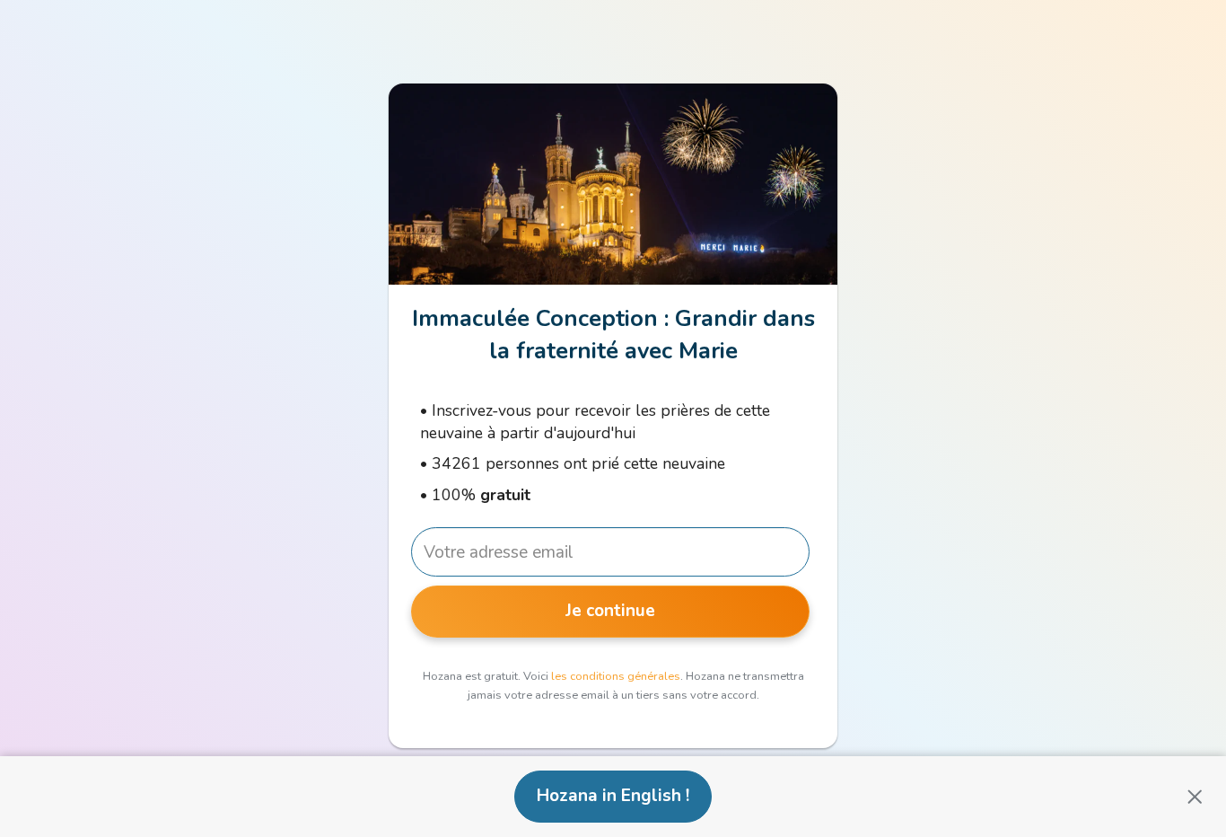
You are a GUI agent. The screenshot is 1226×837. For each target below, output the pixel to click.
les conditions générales (615, 676)
